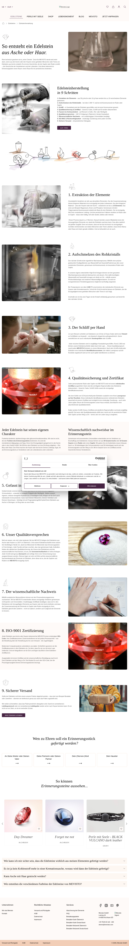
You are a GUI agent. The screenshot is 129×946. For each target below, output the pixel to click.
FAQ (67, 913)
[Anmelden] (119, 7)
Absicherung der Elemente (75, 910)
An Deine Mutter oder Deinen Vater (17, 757)
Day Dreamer (23, 837)
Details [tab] (64, 465)
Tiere (24, 443)
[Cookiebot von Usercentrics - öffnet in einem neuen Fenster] (96, 458)
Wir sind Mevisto (7, 910)
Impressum (38, 919)
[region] (64, 824)
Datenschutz (38, 916)
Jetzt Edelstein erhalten (13, 715)
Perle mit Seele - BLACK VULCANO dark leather (106, 838)
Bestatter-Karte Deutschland (75, 922)
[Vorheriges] (2, 824)
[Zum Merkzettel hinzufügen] (39, 829)
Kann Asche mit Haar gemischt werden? (25, 876)
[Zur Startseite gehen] (64, 7)
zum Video (64, 128)
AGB (35, 913)
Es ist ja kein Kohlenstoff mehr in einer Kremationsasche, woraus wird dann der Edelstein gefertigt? (56, 868)
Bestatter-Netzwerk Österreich (76, 925)
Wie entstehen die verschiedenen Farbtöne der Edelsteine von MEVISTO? (43, 883)
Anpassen (63, 486)
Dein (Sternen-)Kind (80, 756)
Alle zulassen (91, 486)
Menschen (15, 443)
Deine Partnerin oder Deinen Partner (49, 757)
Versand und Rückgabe (42, 910)
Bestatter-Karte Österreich (75, 919)
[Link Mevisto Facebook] (100, 905)
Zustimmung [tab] (36, 465)
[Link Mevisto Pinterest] (117, 905)
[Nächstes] (126, 824)
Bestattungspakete (72, 916)
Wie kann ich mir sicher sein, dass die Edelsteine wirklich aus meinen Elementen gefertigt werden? (56, 860)
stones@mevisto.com (106, 924)
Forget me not (64, 837)
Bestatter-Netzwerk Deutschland (77, 928)
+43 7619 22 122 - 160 (106, 922)
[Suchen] (124, 7)
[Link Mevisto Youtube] (112, 905)
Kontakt (4, 913)
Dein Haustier (112, 756)
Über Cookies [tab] (92, 465)
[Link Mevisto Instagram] (106, 905)
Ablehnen (37, 486)
